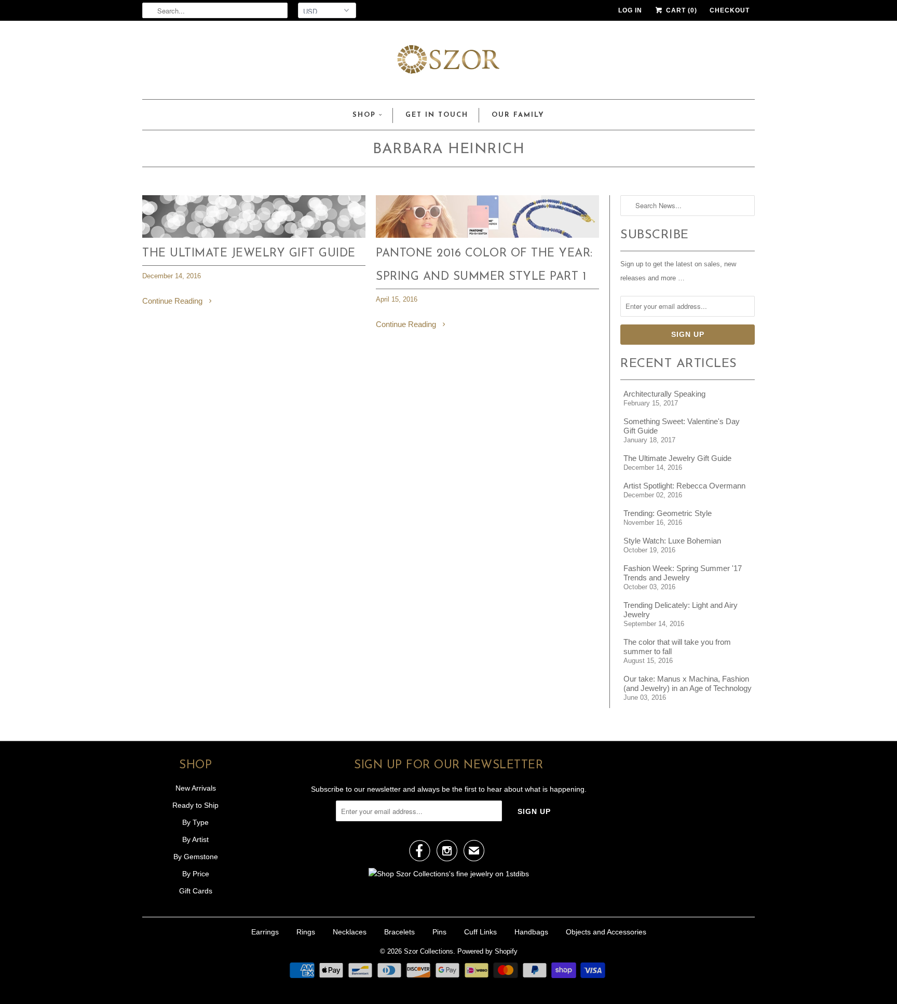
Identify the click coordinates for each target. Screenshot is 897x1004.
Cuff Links (480, 932)
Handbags (531, 932)
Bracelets (399, 932)
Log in (630, 10)
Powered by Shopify (487, 951)
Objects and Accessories (606, 932)
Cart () (680, 10)
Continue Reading (173, 300)
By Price (195, 874)
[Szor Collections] (448, 62)
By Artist (195, 839)
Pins (439, 932)
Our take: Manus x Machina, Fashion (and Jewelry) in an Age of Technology (687, 683)
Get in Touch (436, 115)
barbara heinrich (448, 149)
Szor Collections (428, 951)
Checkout (730, 10)
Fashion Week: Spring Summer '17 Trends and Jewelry (682, 573)
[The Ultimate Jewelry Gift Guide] (253, 234)
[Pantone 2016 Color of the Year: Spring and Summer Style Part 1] (487, 234)
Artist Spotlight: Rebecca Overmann (684, 485)
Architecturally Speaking (664, 393)
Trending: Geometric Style (667, 513)
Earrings (265, 932)
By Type (195, 822)
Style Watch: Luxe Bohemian (672, 540)
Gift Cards (195, 891)
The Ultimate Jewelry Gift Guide (249, 254)
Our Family (518, 115)
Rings (305, 932)
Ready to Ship (195, 805)
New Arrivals (195, 788)
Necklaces (349, 932)
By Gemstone (195, 856)
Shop (364, 115)
